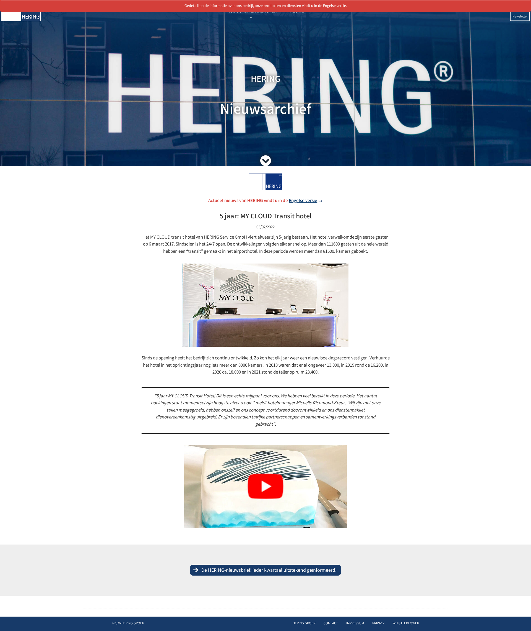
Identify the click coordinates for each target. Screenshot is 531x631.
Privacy (378, 623)
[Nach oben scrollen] (521, 618)
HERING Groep (304, 623)
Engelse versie (303, 201)
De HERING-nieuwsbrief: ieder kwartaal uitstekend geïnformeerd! (269, 570)
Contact (331, 623)
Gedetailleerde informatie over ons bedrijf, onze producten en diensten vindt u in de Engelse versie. (265, 6)
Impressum (355, 623)
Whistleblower (406, 623)
